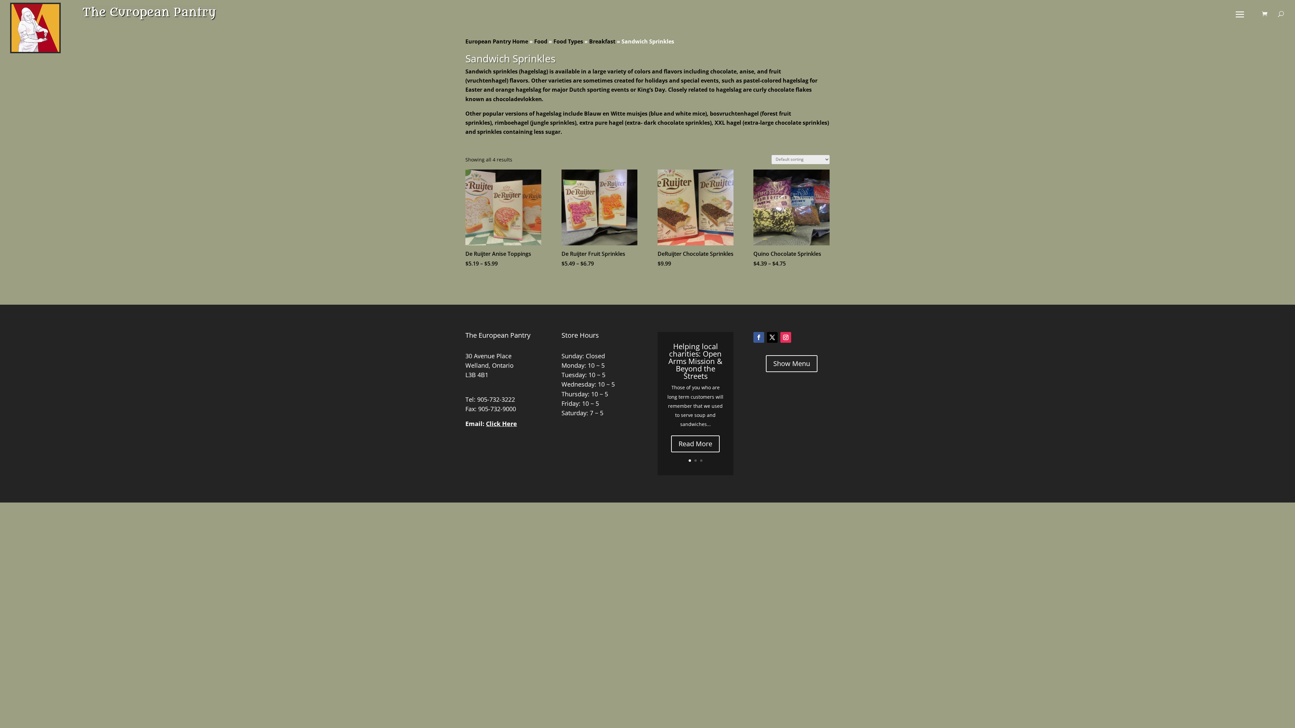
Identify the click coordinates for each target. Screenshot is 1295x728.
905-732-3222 (496, 399)
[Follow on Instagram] (785, 337)
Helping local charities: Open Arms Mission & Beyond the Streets (695, 361)
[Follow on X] (772, 337)
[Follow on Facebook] (758, 337)
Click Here (501, 424)
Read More (695, 443)
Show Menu (791, 363)
